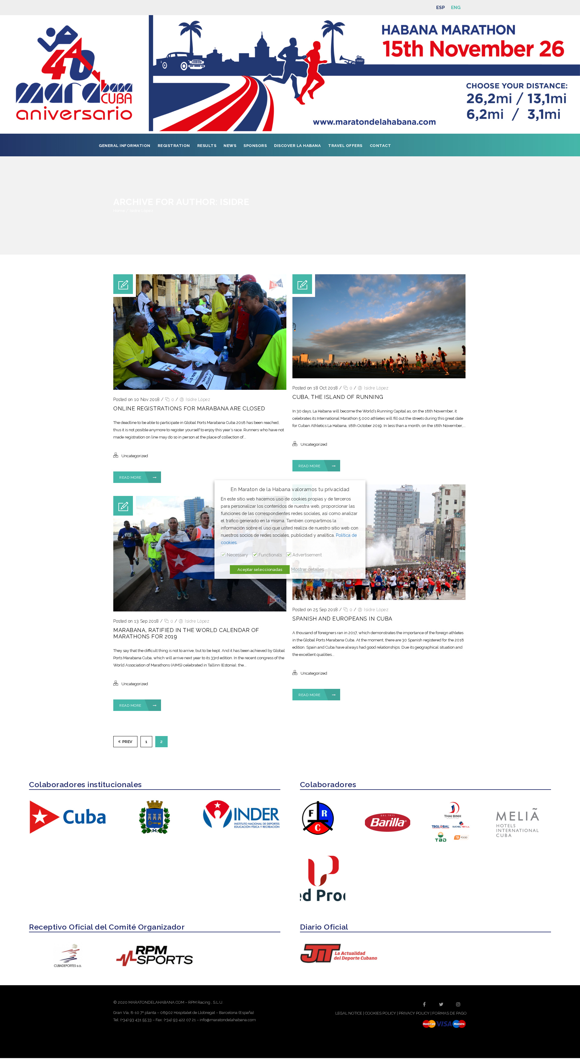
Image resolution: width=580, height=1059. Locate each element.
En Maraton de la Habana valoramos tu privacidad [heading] (290, 489)
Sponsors (255, 145)
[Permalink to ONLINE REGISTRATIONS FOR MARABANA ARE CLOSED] (199, 388)
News (230, 145)
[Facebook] (424, 1004)
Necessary (237, 554)
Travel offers (345, 145)
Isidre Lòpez (141, 210)
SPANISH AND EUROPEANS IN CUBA (342, 618)
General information (124, 145)
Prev (127, 741)
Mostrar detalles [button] (307, 569)
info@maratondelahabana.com (228, 1020)
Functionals (270, 554)
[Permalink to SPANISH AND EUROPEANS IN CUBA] (379, 598)
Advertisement (307, 554)
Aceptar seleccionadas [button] (259, 569)
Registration (174, 145)
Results (207, 145)
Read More (130, 477)
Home (119, 210)
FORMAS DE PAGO (449, 1013)
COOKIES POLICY (380, 1013)
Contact (380, 145)
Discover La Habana (297, 145)
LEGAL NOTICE (348, 1013)
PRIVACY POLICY (414, 1013)
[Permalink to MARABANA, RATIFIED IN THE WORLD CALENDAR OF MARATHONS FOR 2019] (199, 610)
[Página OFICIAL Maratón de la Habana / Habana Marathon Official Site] (290, 74)
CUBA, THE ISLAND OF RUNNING (337, 397)
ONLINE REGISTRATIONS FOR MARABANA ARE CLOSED (189, 408)
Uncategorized (134, 456)
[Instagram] (458, 1004)
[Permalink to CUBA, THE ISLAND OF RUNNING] (379, 377)
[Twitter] (441, 1004)
